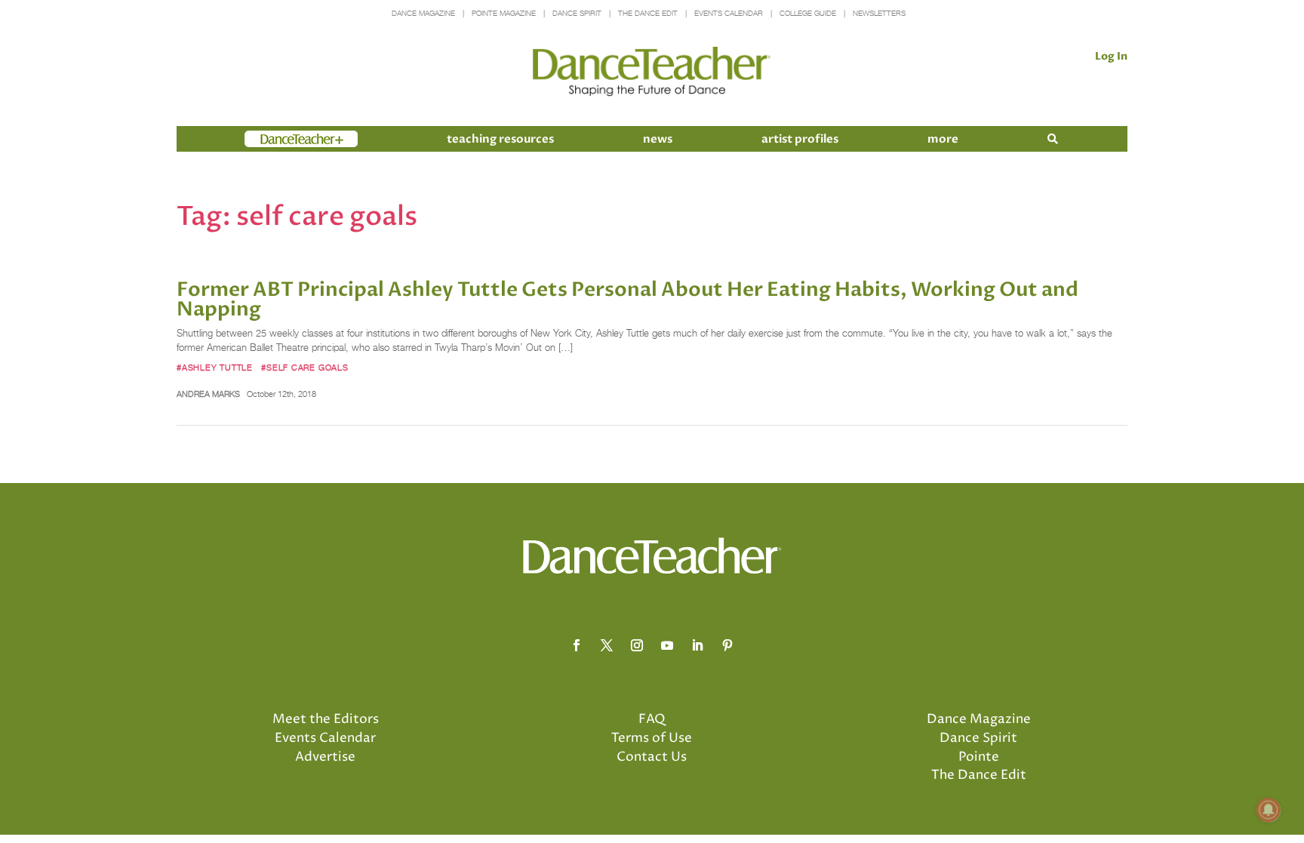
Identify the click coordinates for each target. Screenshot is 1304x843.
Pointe (978, 757)
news (657, 138)
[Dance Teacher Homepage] (651, 72)
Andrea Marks (208, 394)
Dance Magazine (423, 13)
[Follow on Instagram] (637, 645)
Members (271, 138)
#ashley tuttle (215, 367)
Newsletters (879, 13)
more (942, 138)
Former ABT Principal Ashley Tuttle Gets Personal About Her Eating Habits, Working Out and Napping (627, 299)
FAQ (652, 719)
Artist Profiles (799, 138)
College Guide (808, 13)
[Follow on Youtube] (667, 645)
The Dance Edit (648, 13)
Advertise (325, 757)
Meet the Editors (325, 719)
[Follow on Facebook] (576, 645)
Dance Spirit (576, 13)
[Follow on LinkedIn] (697, 645)
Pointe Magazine (504, 13)
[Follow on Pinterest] (727, 645)
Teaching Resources (500, 138)
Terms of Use (651, 738)
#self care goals (305, 367)
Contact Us (652, 757)
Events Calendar (728, 13)
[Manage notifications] (1268, 810)
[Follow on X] (607, 645)
